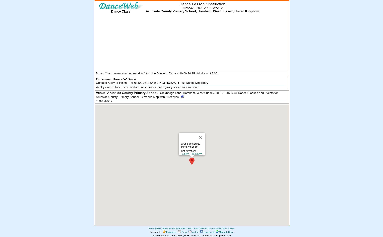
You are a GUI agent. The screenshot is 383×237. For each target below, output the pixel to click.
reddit (195, 232)
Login (173, 228)
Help (189, 228)
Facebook (208, 232)
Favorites (171, 232)
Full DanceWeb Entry (194, 82)
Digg (184, 232)
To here (185, 153)
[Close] (200, 137)
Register (181, 228)
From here (196, 153)
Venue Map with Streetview (161, 97)
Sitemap (203, 228)
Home (152, 228)
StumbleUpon (226, 232)
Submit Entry (215, 228)
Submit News (229, 228)
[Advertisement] (192, 42)
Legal (195, 228)
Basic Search (162, 228)
